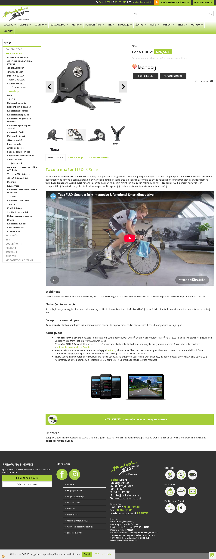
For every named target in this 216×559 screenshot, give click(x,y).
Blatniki (11, 181)
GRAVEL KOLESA (15, 71)
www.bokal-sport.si (127, 498)
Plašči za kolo (14, 144)
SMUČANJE (123, 24)
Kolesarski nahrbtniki (18, 200)
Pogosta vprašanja (75, 496)
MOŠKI (153, 24)
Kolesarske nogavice (18, 114)
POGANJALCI (13, 231)
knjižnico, (111, 350)
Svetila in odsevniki (17, 212)
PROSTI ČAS (12, 235)
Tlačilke (11, 196)
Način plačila (73, 514)
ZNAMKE (8, 24)
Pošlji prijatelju (145, 75)
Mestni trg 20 (119, 483)
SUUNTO (39, 24)
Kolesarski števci (16, 136)
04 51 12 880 (104, 2)
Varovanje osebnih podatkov (80, 526)
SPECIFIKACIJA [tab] (75, 157)
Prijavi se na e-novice (27, 477)
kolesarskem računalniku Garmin (73, 347)
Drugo (10, 219)
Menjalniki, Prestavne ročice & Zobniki (22, 169)
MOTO (75, 24)
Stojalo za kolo (15, 163)
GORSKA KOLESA (15, 68)
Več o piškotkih (103, 554)
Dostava (71, 508)
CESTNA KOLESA (15, 83)
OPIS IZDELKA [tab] (55, 157)
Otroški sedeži (14, 140)
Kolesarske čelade (16, 103)
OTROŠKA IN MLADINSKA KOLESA (20, 63)
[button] (123, 87)
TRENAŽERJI (13, 91)
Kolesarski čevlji (15, 132)
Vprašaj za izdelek (173, 75)
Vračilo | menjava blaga (78, 520)
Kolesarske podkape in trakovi (19, 127)
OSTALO (195, 24)
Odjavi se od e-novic (27, 484)
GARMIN (24, 24)
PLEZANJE (11, 247)
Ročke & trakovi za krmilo (20, 155)
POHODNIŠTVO (93, 24)
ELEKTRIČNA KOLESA (17, 57)
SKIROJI (11, 99)
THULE (181, 24)
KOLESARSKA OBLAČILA (19, 106)
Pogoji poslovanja (75, 490)
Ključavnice (13, 185)
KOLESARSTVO (57, 24)
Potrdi (87, 554)
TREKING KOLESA (16, 79)
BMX (9, 95)
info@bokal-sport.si (141, 2)
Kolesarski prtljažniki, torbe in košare (22, 191)
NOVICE (70, 484)
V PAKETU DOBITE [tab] (99, 157)
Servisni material (16, 227)
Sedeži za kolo (14, 159)
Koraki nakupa (73, 502)
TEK (109, 24)
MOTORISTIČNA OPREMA (19, 260)
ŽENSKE (139, 24)
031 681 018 (120, 2)
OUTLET (8, 31)
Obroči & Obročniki (17, 178)
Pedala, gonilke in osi (18, 151)
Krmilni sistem (14, 208)
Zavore (11, 204)
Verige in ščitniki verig (19, 174)
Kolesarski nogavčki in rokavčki (19, 120)
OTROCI (167, 24)
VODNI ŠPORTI (14, 243)
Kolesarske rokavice (17, 110)
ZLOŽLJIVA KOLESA (16, 87)
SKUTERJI (11, 256)
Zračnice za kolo (16, 147)
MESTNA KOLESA (15, 75)
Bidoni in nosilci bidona (19, 215)
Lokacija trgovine (74, 532)
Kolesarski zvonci (16, 223)
